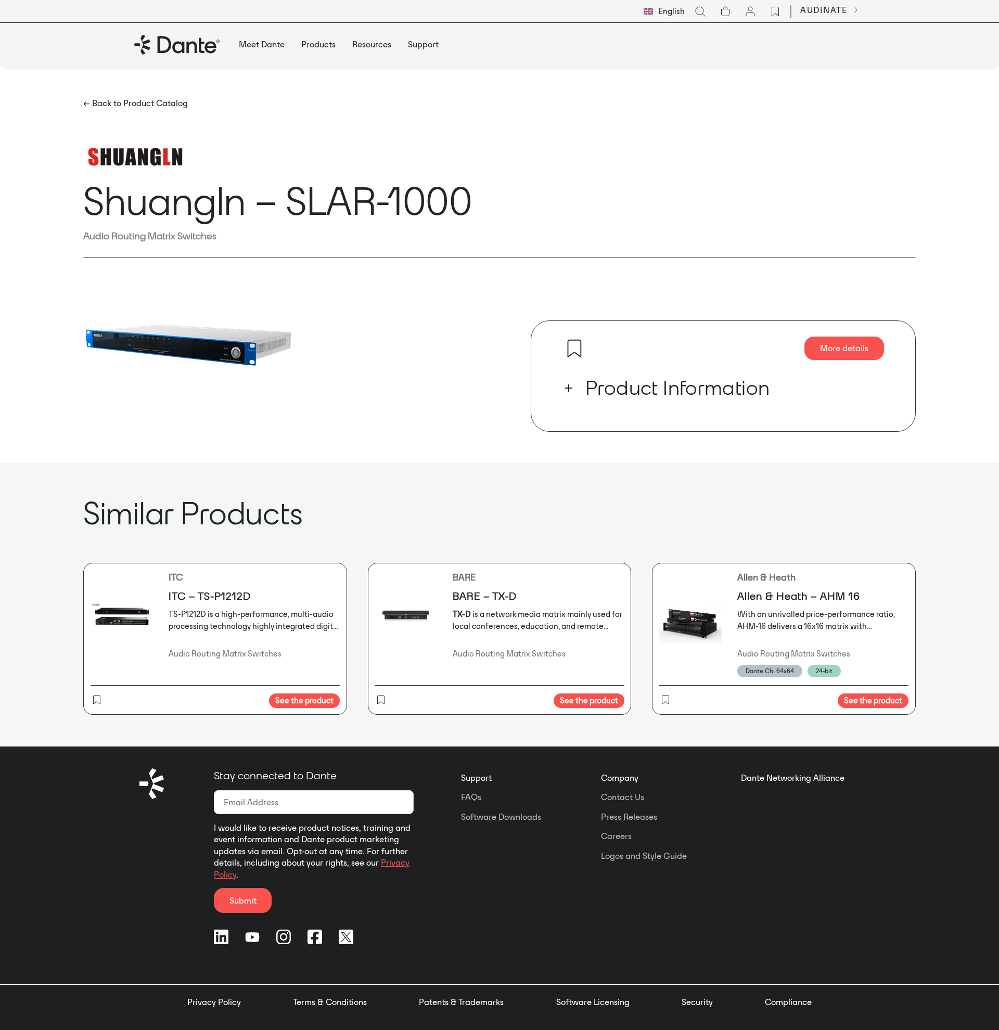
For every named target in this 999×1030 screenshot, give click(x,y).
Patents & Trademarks (461, 1002)
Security (697, 1002)
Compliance (788, 1002)
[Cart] (725, 11)
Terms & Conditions (330, 1002)
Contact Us (622, 797)
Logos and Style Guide (644, 856)
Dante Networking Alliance (792, 777)
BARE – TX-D (485, 595)
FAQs (471, 797)
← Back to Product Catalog (135, 103)
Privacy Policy (214, 1002)
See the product (304, 700)
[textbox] (664, 11)
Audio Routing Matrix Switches (149, 235)
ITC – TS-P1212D (210, 595)
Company (619, 777)
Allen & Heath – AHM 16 (798, 595)
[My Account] (750, 11)
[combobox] (664, 11)
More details (844, 348)
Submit (243, 900)
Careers (616, 836)
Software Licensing (593, 1002)
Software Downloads (501, 817)
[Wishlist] (775, 11)
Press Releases (629, 817)
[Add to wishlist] (574, 348)
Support (476, 777)
